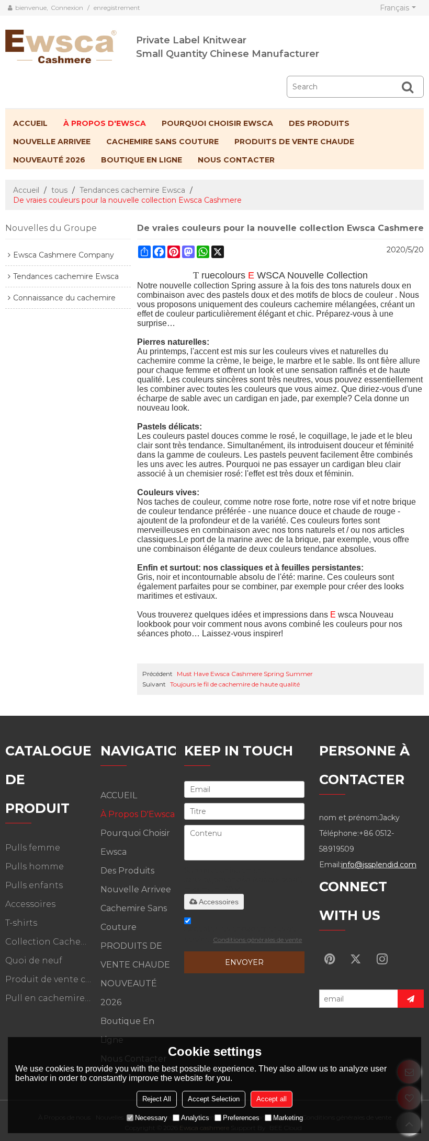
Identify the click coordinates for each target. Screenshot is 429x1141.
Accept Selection (214, 1099)
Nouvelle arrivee (52, 141)
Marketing (288, 1118)
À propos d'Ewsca (104, 123)
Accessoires (219, 902)
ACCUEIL (30, 123)
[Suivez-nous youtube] (330, 959)
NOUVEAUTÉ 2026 (49, 160)
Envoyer (244, 962)
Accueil (26, 190)
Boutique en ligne (141, 160)
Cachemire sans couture (162, 141)
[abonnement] (411, 998)
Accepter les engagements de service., (243, 934)
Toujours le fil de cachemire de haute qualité (235, 684)
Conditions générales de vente (257, 940)
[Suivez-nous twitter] (356, 959)
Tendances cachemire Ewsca (132, 190)
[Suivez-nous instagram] (382, 959)
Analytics (195, 1118)
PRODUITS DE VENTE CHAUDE (294, 141)
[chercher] (407, 86)
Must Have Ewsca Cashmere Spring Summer (245, 674)
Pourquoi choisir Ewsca (217, 123)
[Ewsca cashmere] (70, 44)
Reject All (156, 1099)
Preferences (241, 1118)
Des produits (319, 123)
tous (59, 190)
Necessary (151, 1118)
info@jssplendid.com (378, 864)
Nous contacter (236, 160)
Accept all (271, 1099)
